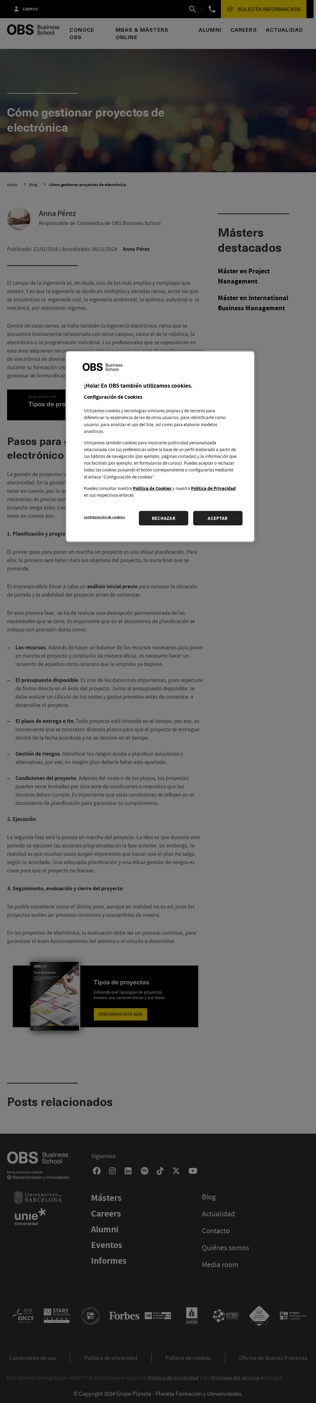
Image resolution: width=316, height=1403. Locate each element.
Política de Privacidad (213, 488)
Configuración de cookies (104, 517)
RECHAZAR (164, 518)
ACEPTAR (218, 518)
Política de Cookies (152, 488)
